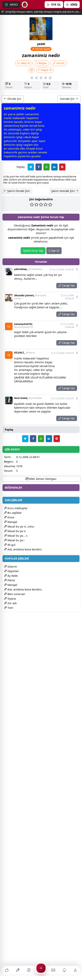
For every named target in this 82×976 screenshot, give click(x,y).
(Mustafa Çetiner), (30, 297)
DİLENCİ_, (25, 352)
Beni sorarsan (16, 594)
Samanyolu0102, (23, 326)
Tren (10, 608)
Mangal (12, 522)
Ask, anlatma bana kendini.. (25, 549)
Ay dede (12, 575)
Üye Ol (54, 250)
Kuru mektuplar (17, 508)
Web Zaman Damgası (42, 479)
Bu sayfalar (14, 513)
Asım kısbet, (28, 398)
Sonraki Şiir (67, 99)
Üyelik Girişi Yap (33, 250)
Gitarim (12, 566)
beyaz (38, 122)
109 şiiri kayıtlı (42, 49)
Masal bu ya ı (15, 540)
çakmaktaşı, (28, 269)
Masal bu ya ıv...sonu (20, 526)
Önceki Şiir (14, 99)
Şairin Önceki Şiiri (18, 191)
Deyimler (13, 571)
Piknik (11, 580)
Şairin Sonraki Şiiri (63, 191)
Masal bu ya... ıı (17, 535)
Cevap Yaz (68, 285)
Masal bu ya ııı (16, 531)
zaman (29, 114)
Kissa (10, 517)
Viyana (11, 598)
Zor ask (12, 603)
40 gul (11, 545)
